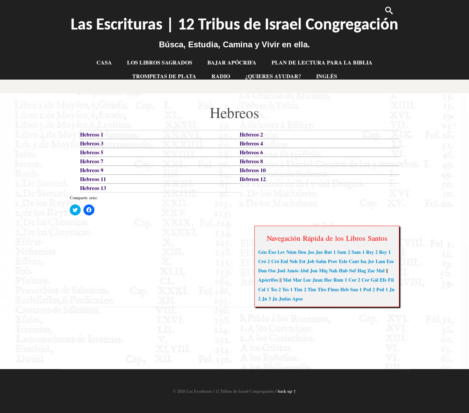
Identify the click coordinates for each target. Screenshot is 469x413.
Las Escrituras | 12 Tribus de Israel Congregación (234, 25)
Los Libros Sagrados (159, 62)
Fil (391, 279)
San (354, 289)
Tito (322, 289)
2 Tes (283, 289)
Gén (262, 252)
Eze (390, 261)
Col (261, 289)
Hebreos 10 (253, 170)
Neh (293, 261)
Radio (220, 76)
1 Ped (365, 289)
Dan (262, 270)
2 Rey (381, 252)
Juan (317, 279)
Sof (352, 270)
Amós (292, 270)
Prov (333, 261)
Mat (287, 279)
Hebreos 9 (91, 170)
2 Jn (262, 298)
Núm (291, 252)
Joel (281, 270)
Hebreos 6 (251, 152)
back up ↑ (287, 391)
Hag (361, 270)
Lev (281, 252)
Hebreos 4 (251, 143)
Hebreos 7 (91, 161)
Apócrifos (268, 279)
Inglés (326, 76)
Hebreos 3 (91, 143)
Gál (374, 279)
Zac (371, 270)
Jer (371, 261)
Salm (321, 261)
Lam (380, 261)
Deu (302, 252)
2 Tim (310, 289)
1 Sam (339, 252)
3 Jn (272, 298)
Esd (284, 261)
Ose (272, 270)
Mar (297, 279)
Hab (343, 270)
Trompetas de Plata (164, 76)
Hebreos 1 (91, 134)
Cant (354, 261)
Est (302, 261)
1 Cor (350, 279)
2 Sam (354, 252)
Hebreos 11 (93, 179)
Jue (319, 252)
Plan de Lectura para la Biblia (322, 62)
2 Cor (363, 279)
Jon (314, 270)
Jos (311, 252)
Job (310, 261)
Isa (363, 261)
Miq (323, 270)
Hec (328, 279)
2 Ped (378, 289)
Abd (304, 270)
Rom (338, 279)
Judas (285, 298)
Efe (383, 279)
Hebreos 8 (251, 161)
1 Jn (390, 289)
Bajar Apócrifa (231, 62)
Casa (104, 62)
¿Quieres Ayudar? (273, 76)
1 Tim (296, 289)
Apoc (297, 298)
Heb (344, 289)
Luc (307, 279)
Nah (333, 270)
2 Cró (273, 261)
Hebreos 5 (91, 152)
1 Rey (368, 252)
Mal (380, 270)
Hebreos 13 (93, 188)
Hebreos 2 (251, 134)
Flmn (333, 289)
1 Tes (272, 289)
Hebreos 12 (253, 179)
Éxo (272, 252)
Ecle (343, 261)
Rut (328, 252)
